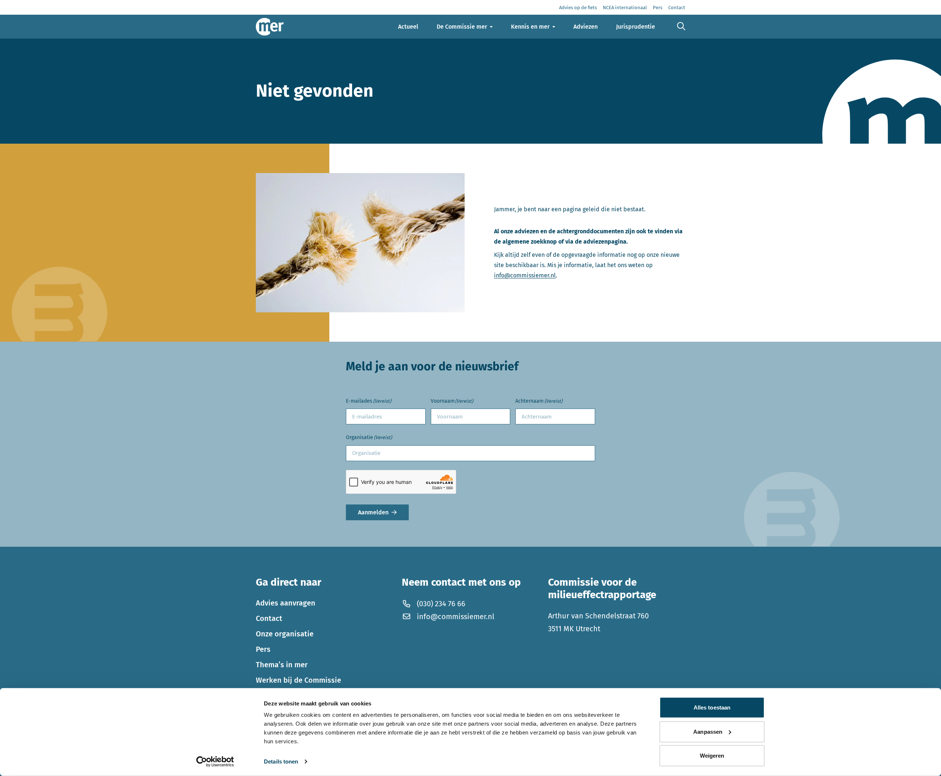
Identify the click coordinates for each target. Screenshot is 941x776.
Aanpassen (707, 731)
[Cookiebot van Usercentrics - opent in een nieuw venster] (215, 761)
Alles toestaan (712, 707)
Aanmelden (373, 512)
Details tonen (281, 761)
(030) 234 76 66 (441, 603)
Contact (269, 618)
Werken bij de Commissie (298, 680)
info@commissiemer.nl (525, 275)
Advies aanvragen (285, 603)
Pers (263, 649)
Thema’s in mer (282, 664)
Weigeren (712, 755)
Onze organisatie (285, 633)
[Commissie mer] (270, 27)
